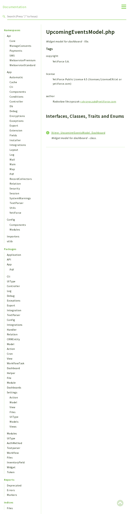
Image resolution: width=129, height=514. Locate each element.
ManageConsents (20, 45)
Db (11, 106)
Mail (12, 159)
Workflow (13, 452)
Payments (16, 50)
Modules (15, 229)
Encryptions (17, 116)
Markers (12, 495)
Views (13, 426)
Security (15, 188)
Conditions (17, 96)
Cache (13, 82)
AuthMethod (14, 443)
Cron (10, 353)
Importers (13, 236)
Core (12, 41)
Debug (14, 111)
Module (11, 382)
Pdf (12, 174)
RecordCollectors (21, 179)
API (9, 259)
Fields (13, 135)
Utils (13, 207)
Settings (12, 392)
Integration (14, 310)
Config (11, 219)
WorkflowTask (15, 363)
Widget (11, 467)
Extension (16, 130)
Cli (11, 86)
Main (13, 164)
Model (10, 344)
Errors (11, 490)
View (9, 358)
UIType (11, 281)
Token (10, 472)
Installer (15, 140)
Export (14, 125)
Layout (14, 149)
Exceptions (17, 120)
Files (13, 412)
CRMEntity (13, 339)
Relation (15, 183)
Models (14, 421)
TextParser (17, 203)
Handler (12, 329)
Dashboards (14, 387)
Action (11, 348)
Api (9, 36)
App (9, 72)
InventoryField (16, 462)
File (9, 378)
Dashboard (13, 368)
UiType (11, 438)
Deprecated (14, 485)
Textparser (13, 448)
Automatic (16, 77)
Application (14, 254)
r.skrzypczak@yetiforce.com (98, 101)
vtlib (10, 241)
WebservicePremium (23, 60)
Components (18, 91)
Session (14, 193)
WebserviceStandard (22, 65)
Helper (11, 373)
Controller (16, 101)
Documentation (14, 7)
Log (12, 154)
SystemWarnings (20, 198)
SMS (12, 55)
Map (12, 169)
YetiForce (15, 212)
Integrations (18, 145)
